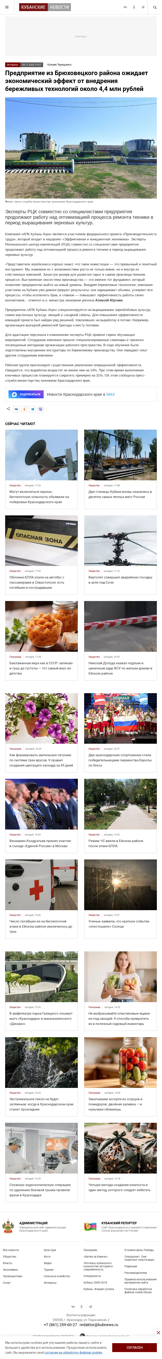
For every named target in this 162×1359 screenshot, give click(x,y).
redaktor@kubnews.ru (99, 1324)
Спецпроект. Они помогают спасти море (139, 1258)
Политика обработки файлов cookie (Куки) (138, 1290)
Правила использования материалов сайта (140, 1281)
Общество (9, 1256)
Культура (50, 1250)
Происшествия (12, 1276)
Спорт (7, 1282)
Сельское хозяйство (57, 1276)
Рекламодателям (135, 1272)
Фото (47, 1256)
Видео (48, 1263)
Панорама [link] (15, 657)
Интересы (12, 64)
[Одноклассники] (24, 409)
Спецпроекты (92, 1276)
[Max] (40, 409)
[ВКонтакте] (16, 409)
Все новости (11, 1250)
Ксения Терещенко (59, 64)
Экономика (10, 1269)
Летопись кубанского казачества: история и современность (98, 1266)
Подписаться (30, 394)
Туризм (48, 1269)
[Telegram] (32, 409)
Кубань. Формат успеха (99, 1289)
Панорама (90, 1250)
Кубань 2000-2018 (95, 1282)
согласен (135, 1347)
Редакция (130, 1266)
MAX (110, 394)
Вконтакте (125, 7)
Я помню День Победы (139, 1250)
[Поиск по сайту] (155, 7)
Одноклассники (134, 7)
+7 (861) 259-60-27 (60, 1324)
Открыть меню (7, 7)
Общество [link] (15, 485)
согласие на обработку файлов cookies (73, 1352)
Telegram (143, 7)
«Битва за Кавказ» (96, 1256)
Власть (7, 1263)
